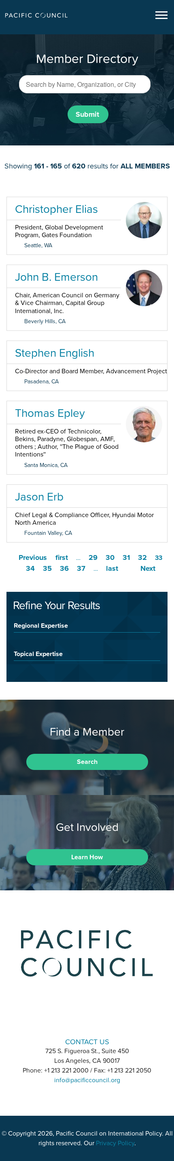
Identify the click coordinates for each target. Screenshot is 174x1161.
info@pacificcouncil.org (87, 1080)
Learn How (87, 857)
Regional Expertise (41, 625)
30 (110, 557)
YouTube (108, 1018)
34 (30, 568)
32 (142, 557)
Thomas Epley (50, 412)
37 (81, 568)
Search (87, 762)
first (61, 557)
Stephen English (54, 352)
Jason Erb (39, 496)
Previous (33, 557)
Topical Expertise (38, 653)
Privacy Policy (115, 1143)
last (112, 568)
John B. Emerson (56, 276)
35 (47, 568)
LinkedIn (65, 1018)
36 (64, 568)
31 (126, 557)
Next (147, 568)
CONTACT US (87, 1041)
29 (93, 557)
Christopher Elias (56, 208)
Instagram (87, 1018)
